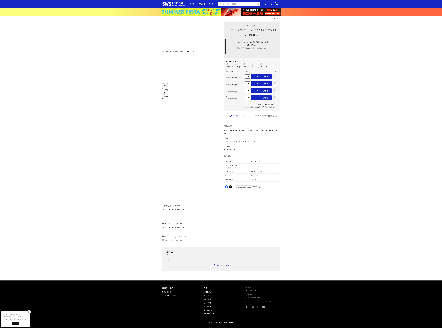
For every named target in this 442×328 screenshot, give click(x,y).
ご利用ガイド (208, 292)
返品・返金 (207, 306)
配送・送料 (207, 299)
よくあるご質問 (209, 310)
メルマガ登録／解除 (169, 296)
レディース (254, 179)
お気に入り (271, 4)
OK (15, 323)
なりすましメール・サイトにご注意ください (259, 301)
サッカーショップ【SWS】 (174, 4)
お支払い (207, 296)
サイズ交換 (207, 303)
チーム (211, 4)
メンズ (262, 179)
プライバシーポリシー (252, 291)
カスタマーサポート (210, 314)
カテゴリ (193, 4)
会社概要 (248, 287)
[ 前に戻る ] (276, 18)
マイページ (166, 299)
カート (277, 4)
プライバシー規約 (9, 319)
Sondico (251, 26)
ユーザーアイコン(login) (265, 4)
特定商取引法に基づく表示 (253, 298)
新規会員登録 (166, 292)
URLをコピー (257, 187)
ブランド (202, 4)
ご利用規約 (248, 294)
